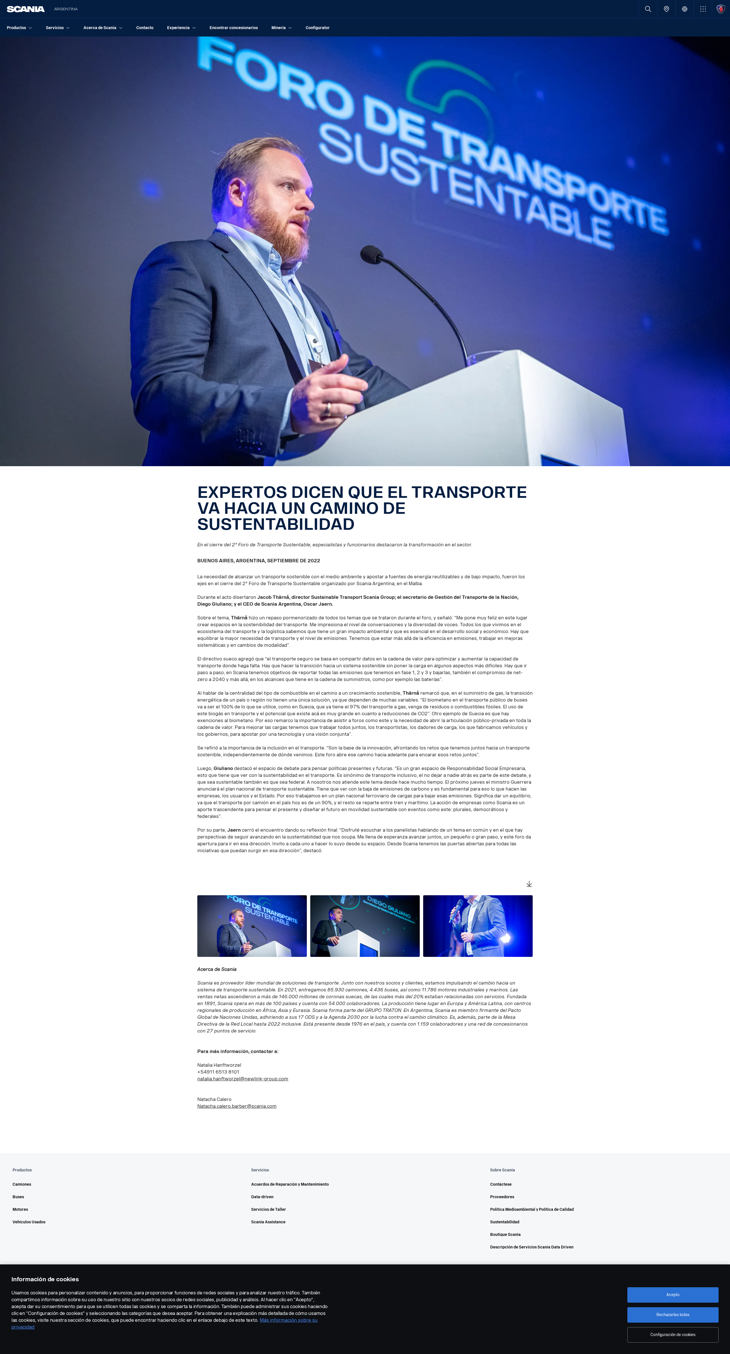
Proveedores (502, 1197)
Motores (20, 1209)
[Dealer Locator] (666, 9)
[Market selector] (685, 9)
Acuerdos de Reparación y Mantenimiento (290, 1184)
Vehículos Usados (29, 1222)
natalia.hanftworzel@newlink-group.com (242, 1079)
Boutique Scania (505, 1234)
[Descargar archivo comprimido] (529, 884)
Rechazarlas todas (673, 1314)
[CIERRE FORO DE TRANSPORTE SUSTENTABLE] (252, 926)
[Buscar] (648, 9)
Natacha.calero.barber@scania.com (237, 1106)
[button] (703, 9)
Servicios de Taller (268, 1209)
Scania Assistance (268, 1222)
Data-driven (262, 1197)
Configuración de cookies (672, 1334)
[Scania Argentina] (26, 9)
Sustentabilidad (504, 1222)
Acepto (672, 1294)
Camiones (22, 1184)
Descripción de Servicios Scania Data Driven (531, 1247)
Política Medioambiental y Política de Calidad (532, 1209)
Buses (18, 1197)
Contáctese (501, 1184)
